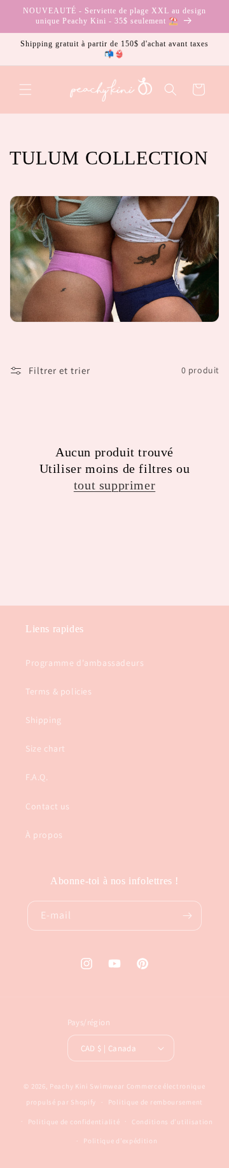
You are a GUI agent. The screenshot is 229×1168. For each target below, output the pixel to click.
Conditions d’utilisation (172, 1121)
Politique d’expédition (120, 1140)
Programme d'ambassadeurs (84, 662)
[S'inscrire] (187, 916)
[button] (25, 89)
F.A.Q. (36, 777)
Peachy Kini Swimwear (87, 1086)
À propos (44, 834)
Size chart (45, 748)
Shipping (43, 720)
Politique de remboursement (155, 1102)
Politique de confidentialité (74, 1121)
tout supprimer (114, 485)
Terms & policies (58, 691)
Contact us (47, 806)
